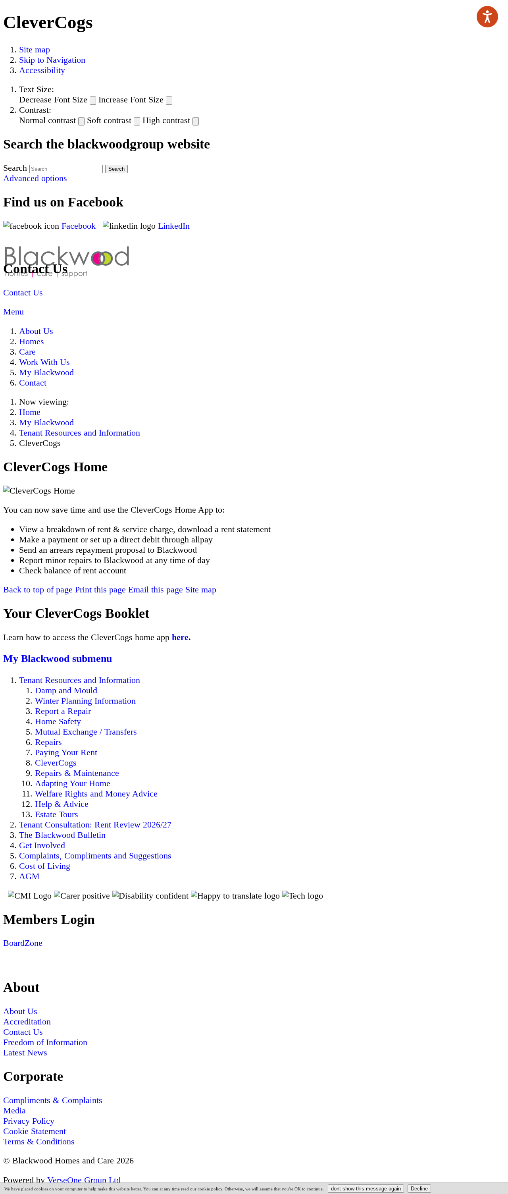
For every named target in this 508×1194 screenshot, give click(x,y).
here (180, 637)
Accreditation (27, 1021)
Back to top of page (38, 589)
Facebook (80, 226)
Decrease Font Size (53, 99)
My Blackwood (46, 372)
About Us (36, 331)
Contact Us (23, 292)
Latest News (25, 1052)
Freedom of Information (45, 1042)
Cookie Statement (34, 1131)
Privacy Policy (28, 1121)
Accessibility (42, 70)
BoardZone (22, 943)
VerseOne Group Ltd (84, 1180)
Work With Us (44, 362)
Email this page (155, 589)
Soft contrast (109, 120)
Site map (34, 49)
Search (15, 168)
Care (27, 352)
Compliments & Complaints (52, 1100)
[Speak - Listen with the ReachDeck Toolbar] (487, 16)
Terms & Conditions (39, 1141)
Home (29, 412)
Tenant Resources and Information (79, 433)
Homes (31, 341)
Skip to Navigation (52, 60)
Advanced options (35, 178)
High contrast (166, 120)
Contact (32, 383)
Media (14, 1110)
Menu (13, 311)
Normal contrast (47, 120)
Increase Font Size (131, 99)
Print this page (100, 589)
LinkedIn (174, 226)
